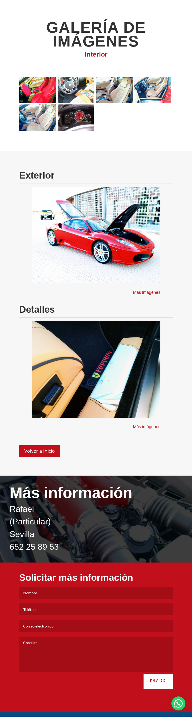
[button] (178, 703)
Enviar (158, 681)
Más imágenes (146, 292)
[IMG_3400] (76, 129)
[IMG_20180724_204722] (152, 102)
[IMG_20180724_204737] (37, 129)
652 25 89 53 (34, 547)
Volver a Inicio (39, 451)
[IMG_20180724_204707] (76, 102)
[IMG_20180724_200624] (37, 102)
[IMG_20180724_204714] (114, 102)
